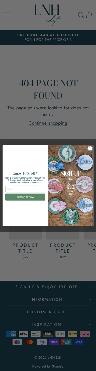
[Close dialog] (90, 148)
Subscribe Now (25, 197)
